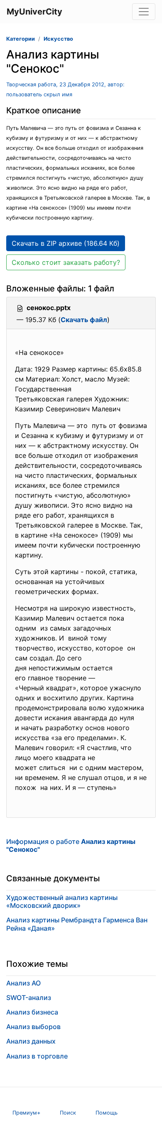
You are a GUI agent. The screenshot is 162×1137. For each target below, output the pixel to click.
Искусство (58, 39)
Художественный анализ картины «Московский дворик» (62, 901)
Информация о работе (70, 845)
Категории (20, 39)
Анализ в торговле (37, 1056)
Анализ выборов (33, 1026)
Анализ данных (31, 1041)
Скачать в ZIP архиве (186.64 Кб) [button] (66, 243)
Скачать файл (84, 319)
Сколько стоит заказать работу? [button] (66, 262)
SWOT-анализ (28, 997)
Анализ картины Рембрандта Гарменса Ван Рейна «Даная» (76, 924)
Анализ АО (23, 983)
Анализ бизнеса (32, 1012)
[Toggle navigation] (143, 11)
